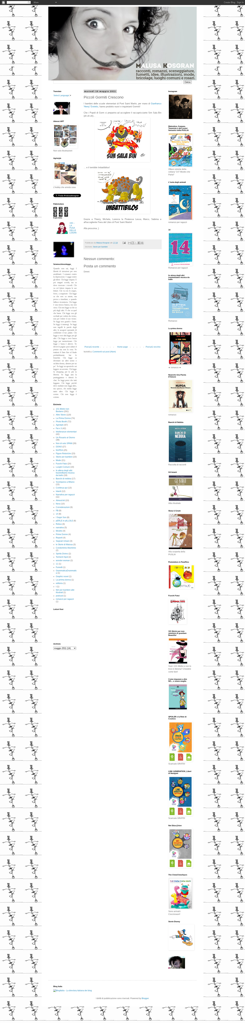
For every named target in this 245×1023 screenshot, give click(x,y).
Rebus (59, 524)
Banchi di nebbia (63, 478)
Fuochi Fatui (61, 464)
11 (57, 564)
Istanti (58, 491)
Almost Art (60, 500)
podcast (59, 596)
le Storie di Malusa (64, 544)
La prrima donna (63, 580)
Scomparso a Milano (65, 482)
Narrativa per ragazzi (65, 494)
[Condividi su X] (136, 243)
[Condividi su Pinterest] (142, 243)
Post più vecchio (153, 347)
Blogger (145, 998)
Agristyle (60, 425)
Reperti (59, 538)
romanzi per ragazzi (65, 599)
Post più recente (91, 347)
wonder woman (63, 560)
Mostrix (59, 531)
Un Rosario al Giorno (65, 437)
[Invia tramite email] (129, 243)
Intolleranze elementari (66, 432)
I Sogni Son (61, 517)
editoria (59, 583)
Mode (58, 460)
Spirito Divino (62, 554)
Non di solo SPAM (64, 443)
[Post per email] (124, 243)
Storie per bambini (100, 247)
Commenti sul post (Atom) (104, 352)
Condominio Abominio (66, 548)
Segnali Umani (62, 541)
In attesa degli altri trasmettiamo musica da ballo (65, 472)
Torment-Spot (62, 557)
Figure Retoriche (63, 453)
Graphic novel (62, 576)
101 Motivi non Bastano (62, 410)
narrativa (60, 527)
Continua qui (62, 488)
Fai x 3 (59, 428)
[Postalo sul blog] (132, 243)
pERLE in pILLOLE (64, 521)
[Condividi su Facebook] (139, 243)
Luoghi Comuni (63, 467)
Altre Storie (61, 415)
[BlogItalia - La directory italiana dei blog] (72, 990)
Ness (58, 504)
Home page (122, 347)
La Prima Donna (63, 418)
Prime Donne (62, 534)
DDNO (59, 447)
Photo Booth (61, 421)
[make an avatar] (63, 257)
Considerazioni (63, 507)
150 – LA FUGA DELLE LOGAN (73, 228)
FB (57, 510)
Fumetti (59, 567)
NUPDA (59, 450)
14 (57, 514)
